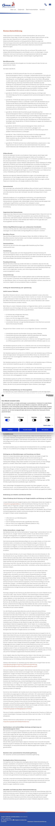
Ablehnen (10, 429)
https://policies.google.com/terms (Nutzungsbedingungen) (20, 666)
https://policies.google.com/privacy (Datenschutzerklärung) (20, 664)
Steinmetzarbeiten (32, 9)
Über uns (13, 9)
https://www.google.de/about (12, 504)
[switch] (21, 420)
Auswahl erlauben (27, 429)
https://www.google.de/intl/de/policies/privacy (16, 721)
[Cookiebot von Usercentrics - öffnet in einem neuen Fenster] (47, 396)
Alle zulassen (45, 429)
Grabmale (21, 9)
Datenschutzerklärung (40, 821)
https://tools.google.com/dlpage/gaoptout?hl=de (17, 708)
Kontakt (42, 9)
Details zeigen (47, 425)
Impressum (30, 821)
